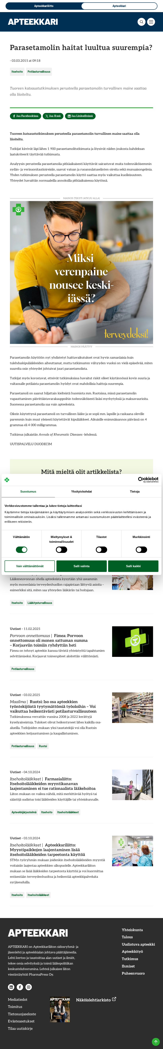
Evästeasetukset (21, 1021)
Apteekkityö (132, 952)
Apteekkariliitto (43, 6)
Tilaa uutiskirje (20, 1029)
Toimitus (15, 1007)
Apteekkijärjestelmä (24, 812)
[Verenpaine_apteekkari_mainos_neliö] (81, 272)
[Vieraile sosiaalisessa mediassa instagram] (28, 987)
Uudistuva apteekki (138, 944)
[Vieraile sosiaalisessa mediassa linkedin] (11, 987)
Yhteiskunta (132, 930)
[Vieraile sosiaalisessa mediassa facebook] (20, 987)
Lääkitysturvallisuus (40, 602)
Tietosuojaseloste (22, 1014)
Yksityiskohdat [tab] (81, 491)
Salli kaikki (133, 566)
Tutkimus (130, 959)
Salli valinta (81, 566)
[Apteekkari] (33, 21)
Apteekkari (119, 6)
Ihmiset (128, 966)
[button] (142, 22)
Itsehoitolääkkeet (68, 812)
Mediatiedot (17, 1000)
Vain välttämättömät (30, 566)
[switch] (61, 550)
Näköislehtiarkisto (94, 1000)
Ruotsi (43, 746)
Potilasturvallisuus (39, 71)
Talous (127, 937)
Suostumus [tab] (28, 491)
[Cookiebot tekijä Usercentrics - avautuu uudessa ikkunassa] (141, 480)
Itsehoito (17, 71)
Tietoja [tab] (135, 491)
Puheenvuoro (133, 973)
